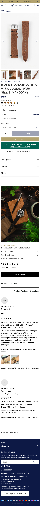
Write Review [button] (20, 274)
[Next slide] (36, 41)
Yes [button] (19, 368)
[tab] (21, 291)
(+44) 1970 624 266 (9, 482)
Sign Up (35, 462)
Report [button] (23, 368)
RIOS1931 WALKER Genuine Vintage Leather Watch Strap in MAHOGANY (21, 10)
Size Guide (36, 105)
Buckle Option (5, 123)
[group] (20, 264)
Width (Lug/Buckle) (20, 106)
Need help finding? (20, 139)
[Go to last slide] (3, 41)
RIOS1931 (17, 82)
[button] (4, 74)
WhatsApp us (7, 483)
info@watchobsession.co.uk (12, 480)
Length (20, 115)
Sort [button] (3, 284)
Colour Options (6, 100)
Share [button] (28, 368)
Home (2, 10)
